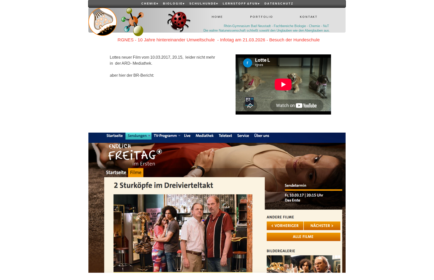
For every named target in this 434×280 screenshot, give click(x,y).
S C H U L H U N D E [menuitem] (203, 3)
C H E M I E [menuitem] (149, 3)
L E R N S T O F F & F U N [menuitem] (241, 3)
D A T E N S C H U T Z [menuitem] (278, 3)
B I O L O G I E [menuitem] (173, 3)
